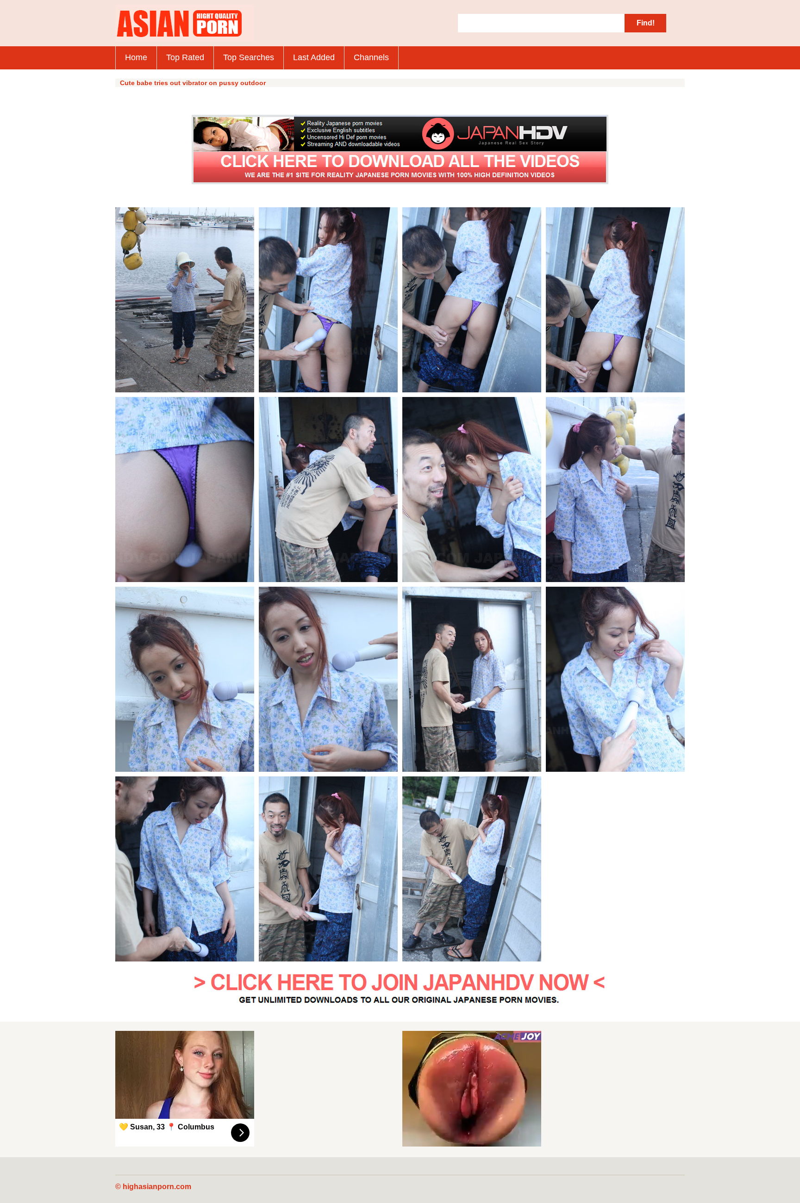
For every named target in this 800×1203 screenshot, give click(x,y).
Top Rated (185, 57)
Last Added (314, 57)
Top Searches (248, 57)
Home (136, 57)
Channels (371, 57)
